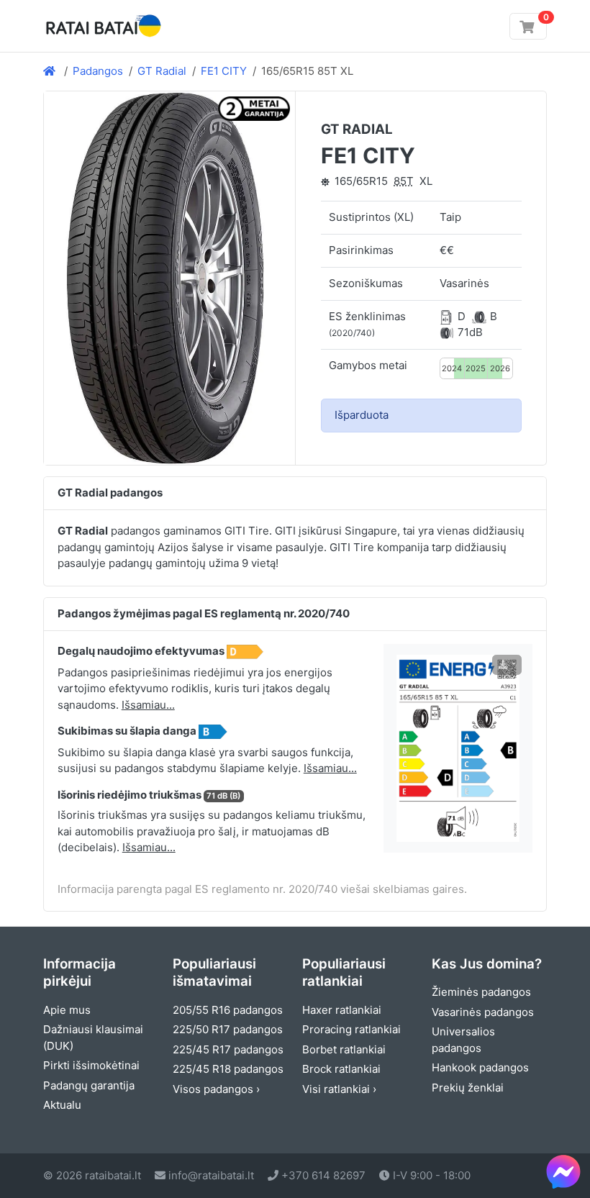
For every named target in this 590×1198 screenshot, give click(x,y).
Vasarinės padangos (483, 1012)
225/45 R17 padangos (228, 1049)
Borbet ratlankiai (344, 1049)
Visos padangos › (216, 1089)
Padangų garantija (89, 1085)
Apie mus (67, 1010)
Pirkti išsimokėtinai (91, 1065)
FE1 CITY (224, 71)
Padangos (98, 71)
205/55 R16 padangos (228, 1010)
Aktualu (62, 1105)
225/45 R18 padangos (228, 1069)
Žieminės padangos (481, 992)
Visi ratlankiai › (339, 1089)
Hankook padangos (480, 1067)
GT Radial (161, 71)
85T (404, 181)
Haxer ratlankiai (341, 1010)
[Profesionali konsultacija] (563, 1171)
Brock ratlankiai (341, 1069)
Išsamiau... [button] (148, 705)
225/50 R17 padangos (228, 1029)
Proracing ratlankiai (351, 1029)
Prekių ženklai (468, 1087)
